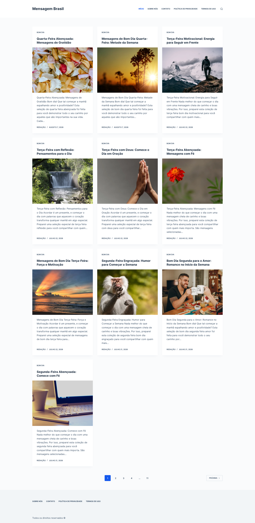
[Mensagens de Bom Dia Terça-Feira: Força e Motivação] (62, 292)
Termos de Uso (208, 9)
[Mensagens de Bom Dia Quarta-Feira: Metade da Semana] (127, 70)
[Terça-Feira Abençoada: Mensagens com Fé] (192, 181)
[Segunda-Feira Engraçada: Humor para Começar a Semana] (127, 292)
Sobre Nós (153, 9)
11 (147, 478)
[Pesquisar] (221, 9)
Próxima (213, 478)
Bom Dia (40, 32)
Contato (165, 9)
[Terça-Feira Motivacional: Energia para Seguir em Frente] (192, 70)
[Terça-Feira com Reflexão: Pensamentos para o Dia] (62, 181)
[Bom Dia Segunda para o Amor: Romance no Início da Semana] (192, 292)
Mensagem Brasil (48, 8)
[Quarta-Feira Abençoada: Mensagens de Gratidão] (62, 70)
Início (141, 9)
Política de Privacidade (185, 9)
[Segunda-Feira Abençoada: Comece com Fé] (62, 403)
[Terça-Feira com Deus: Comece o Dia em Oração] (127, 181)
